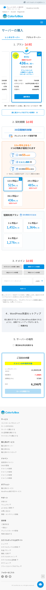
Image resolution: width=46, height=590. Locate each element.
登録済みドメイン (7, 462)
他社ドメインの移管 (12, 272)
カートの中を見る (7, 426)
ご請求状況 (5, 524)
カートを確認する (23, 391)
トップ (3, 544)
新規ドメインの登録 (34, 267)
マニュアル (5, 504)
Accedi (13, 12)
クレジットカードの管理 (9, 531)
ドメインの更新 (6, 468)
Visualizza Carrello (32, 8)
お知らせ (4, 501)
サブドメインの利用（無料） (12, 267)
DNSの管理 (5, 465)
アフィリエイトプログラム (10, 566)
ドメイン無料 (20, 162)
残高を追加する (6, 534)
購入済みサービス (7, 488)
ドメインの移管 (6, 475)
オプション (5, 563)
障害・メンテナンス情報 (9, 514)
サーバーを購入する (8, 429)
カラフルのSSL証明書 (8, 560)
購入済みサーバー (7, 446)
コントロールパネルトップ (10, 423)
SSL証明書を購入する (8, 432)
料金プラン (5, 550)
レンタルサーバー (12, 37)
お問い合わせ (5, 511)
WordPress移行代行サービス (11, 491)
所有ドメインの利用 (34, 272)
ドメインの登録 (6, 472)
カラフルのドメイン (8, 556)
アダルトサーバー (33, 37)
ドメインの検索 (6, 478)
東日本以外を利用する (24, 345)
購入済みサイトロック (9, 452)
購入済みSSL (5, 449)
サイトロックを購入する (9, 436)
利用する (24, 325)
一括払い (4, 527)
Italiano (5, 12)
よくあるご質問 (6, 508)
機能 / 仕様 (5, 553)
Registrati (20, 12)
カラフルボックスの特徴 (9, 547)
